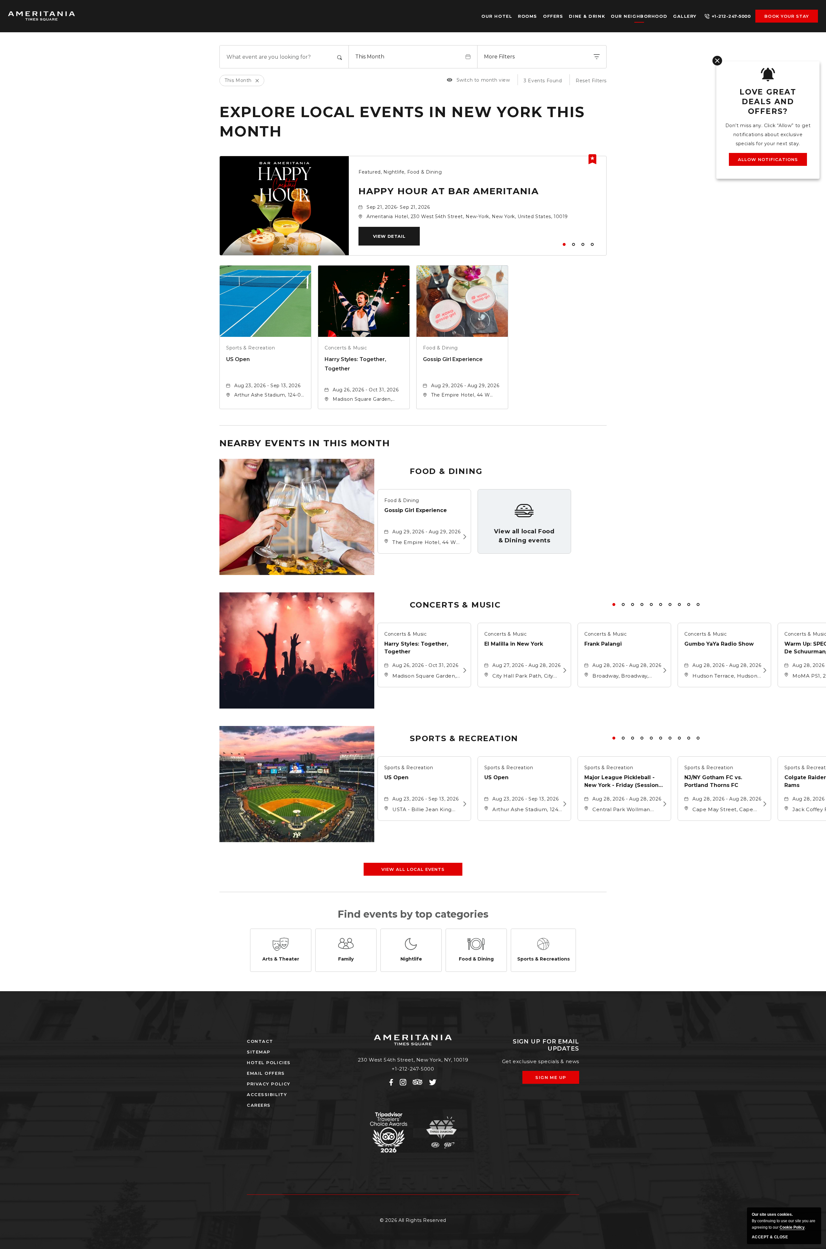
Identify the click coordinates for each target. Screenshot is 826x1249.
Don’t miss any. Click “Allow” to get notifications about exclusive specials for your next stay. (768, 134)
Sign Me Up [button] (555, 1079)
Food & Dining (440, 348)
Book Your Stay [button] (786, 16)
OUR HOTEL (496, 16)
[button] (389, 236)
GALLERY (685, 16)
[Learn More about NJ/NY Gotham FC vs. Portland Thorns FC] (762, 804)
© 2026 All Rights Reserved (413, 1220)
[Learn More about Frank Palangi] (662, 670)
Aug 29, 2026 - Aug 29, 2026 (465, 385)
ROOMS (527, 16)
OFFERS (553, 16)
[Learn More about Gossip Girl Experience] (462, 537)
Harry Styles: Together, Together (355, 364)
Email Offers (266, 1073)
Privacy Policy (268, 1083)
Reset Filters (591, 81)
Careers (259, 1105)
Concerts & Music (346, 348)
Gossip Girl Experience (453, 359)
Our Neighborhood (639, 16)
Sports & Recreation (250, 348)
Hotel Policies (269, 1062)
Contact (260, 1041)
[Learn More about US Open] (462, 804)
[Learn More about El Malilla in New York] (562, 670)
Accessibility (267, 1094)
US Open (238, 359)
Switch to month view (478, 80)
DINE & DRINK (587, 16)
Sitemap (258, 1051)
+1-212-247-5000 (731, 16)
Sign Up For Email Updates (546, 1045)
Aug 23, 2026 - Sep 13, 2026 (267, 385)
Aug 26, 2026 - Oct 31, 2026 (365, 390)
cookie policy (792, 1227)
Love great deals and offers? (768, 101)
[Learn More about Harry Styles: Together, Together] (462, 670)
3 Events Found (543, 81)
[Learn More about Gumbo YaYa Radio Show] (762, 670)
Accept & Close (770, 1237)
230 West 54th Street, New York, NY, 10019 (413, 1060)
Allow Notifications (768, 159)
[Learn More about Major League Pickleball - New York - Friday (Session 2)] (662, 804)
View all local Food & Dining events (524, 536)
